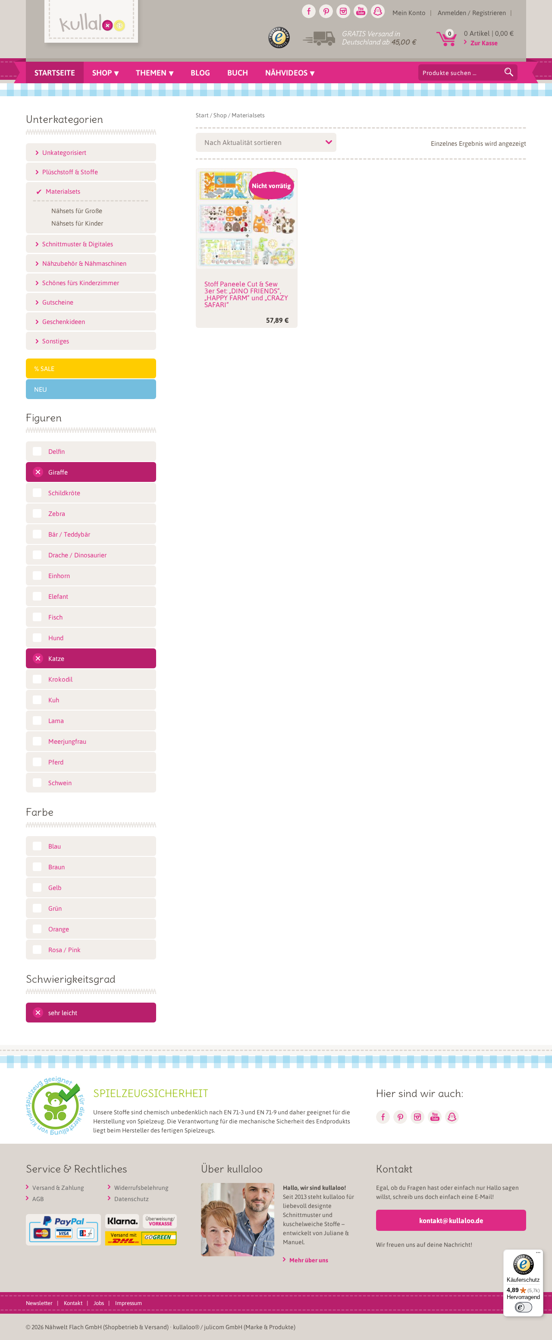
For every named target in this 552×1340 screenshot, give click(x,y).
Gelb (55, 887)
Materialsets (63, 191)
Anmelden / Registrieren (472, 12)
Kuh (53, 699)
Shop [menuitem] (102, 72)
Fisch (55, 617)
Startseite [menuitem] (54, 72)
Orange (58, 929)
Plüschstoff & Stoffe (70, 171)
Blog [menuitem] (200, 72)
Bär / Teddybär (69, 534)
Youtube (360, 11)
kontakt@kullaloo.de (451, 1220)
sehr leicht (62, 1012)
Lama (56, 720)
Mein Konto (409, 12)
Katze (56, 658)
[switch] (523, 1307)
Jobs (99, 1302)
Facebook (309, 11)
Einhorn (59, 575)
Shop (220, 115)
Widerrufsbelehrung (141, 1187)
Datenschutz (131, 1198)
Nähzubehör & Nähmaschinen (84, 263)
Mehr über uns (308, 1260)
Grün (55, 908)
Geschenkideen (63, 321)
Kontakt (73, 1302)
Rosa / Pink (64, 949)
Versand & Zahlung (58, 1187)
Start (202, 115)
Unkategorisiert (64, 152)
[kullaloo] (93, 24)
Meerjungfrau (67, 741)
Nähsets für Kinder (77, 222)
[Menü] (538, 1254)
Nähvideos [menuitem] (286, 72)
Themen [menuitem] (151, 72)
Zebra (56, 513)
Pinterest (326, 11)
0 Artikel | (489, 33)
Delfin (56, 451)
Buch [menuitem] (237, 72)
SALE (47, 368)
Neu (40, 389)
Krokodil (60, 679)
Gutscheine (57, 302)
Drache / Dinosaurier (77, 554)
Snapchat (378, 11)
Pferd (55, 762)
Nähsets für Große (76, 210)
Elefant (58, 596)
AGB (38, 1198)
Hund (55, 637)
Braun (56, 866)
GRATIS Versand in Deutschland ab (379, 37)
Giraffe (58, 472)
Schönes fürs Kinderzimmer (80, 282)
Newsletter (39, 1302)
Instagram (343, 11)
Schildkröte (64, 492)
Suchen (509, 72)
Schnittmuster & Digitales (77, 243)
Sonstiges (55, 341)
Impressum (128, 1302)
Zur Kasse (484, 42)
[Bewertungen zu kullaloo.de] (279, 39)
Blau (54, 846)
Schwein (60, 782)
